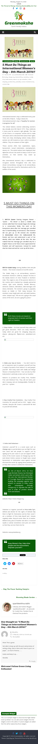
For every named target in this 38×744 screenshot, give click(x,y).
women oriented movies (27, 81)
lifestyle (16, 61)
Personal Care (24, 61)
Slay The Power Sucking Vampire (15, 589)
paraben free (11, 81)
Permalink (16, 637)
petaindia (18, 81)
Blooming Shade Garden (26, 597)
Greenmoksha (19, 22)
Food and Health (7, 61)
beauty (6, 77)
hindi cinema (9, 79)
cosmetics (25, 77)
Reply (33, 661)
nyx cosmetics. (23, 79)
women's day (5, 84)
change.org (11, 77)
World (32, 61)
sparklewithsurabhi (19, 74)
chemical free (19, 77)
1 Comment (30, 74)
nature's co (16, 79)
